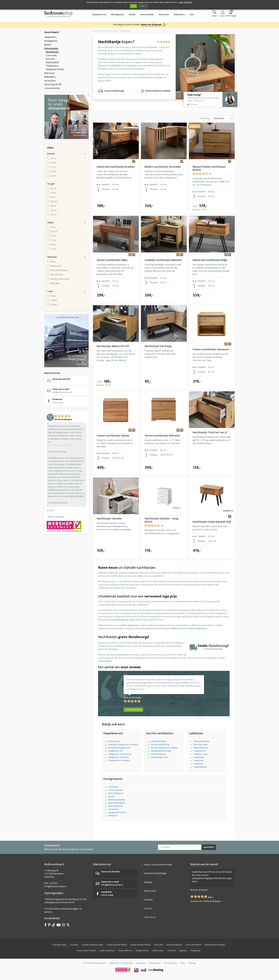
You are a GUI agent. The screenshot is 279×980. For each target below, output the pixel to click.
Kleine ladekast (201, 748)
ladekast (132, 66)
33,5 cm (53, 231)
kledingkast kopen (60, 944)
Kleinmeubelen (147, 15)
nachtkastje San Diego (124, 620)
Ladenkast (199, 764)
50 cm (53, 171)
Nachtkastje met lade (161, 751)
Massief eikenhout (59, 270)
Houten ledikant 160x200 (86, 950)
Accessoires (50, 81)
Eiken (52, 261)
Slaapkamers (50, 37)
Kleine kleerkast (115, 806)
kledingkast (115, 66)
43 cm (53, 197)
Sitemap (192, 963)
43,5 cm (54, 201)
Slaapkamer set (115, 751)
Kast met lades (201, 745)
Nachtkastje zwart (159, 757)
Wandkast (113, 816)
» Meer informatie (185, 2)
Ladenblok (198, 761)
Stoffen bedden (157, 950)
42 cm (53, 193)
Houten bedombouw (107, 950)
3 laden (53, 304)
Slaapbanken (196, 950)
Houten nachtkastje (160, 745)
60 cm (53, 214)
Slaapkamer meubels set (119, 754)
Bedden (132, 15)
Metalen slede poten (60, 279)
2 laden (53, 300)
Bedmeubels (114, 741)
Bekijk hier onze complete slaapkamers (189, 629)
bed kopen (74, 944)
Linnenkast (113, 809)
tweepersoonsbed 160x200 (117, 944)
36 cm (53, 188)
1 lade (53, 296)
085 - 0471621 (51, 883)
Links (182, 963)
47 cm (53, 167)
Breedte (51, 154)
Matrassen (164, 15)
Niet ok (143, 6)
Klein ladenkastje (201, 741)
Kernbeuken (56, 266)
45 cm (53, 163)
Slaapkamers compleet (119, 761)
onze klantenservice (144, 78)
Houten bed (158, 944)
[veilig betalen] (149, 970)
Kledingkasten (117, 15)
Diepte (50, 223)
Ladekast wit (200, 751)
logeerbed (183, 950)
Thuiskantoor (52, 66)
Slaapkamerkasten (117, 812)
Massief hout (56, 274)
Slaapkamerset (99, 15)
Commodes (51, 55)
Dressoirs (50, 59)
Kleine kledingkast (116, 803)
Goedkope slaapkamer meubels (123, 745)
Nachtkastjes (52, 52)
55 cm (53, 176)
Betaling (148, 882)
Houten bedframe (125, 950)
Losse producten (52, 88)
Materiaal (52, 257)
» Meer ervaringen (55, 517)
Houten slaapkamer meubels (164, 748)
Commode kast (115, 790)
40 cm (53, 158)
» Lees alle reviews (133, 709)
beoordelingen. (212, 901)
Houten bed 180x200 (193, 944)
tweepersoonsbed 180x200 (140, 944)
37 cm (53, 240)
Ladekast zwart (201, 754)
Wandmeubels (52, 62)
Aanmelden (208, 847)
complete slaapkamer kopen (92, 944)
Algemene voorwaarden (121, 963)
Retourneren (150, 891)
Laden (50, 291)
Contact (148, 909)
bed (123, 66)
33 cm (53, 227)
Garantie (148, 900)
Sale (192, 15)
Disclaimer (141, 963)
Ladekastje (199, 757)
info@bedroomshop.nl (62, 390)
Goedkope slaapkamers (119, 748)
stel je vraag (57, 401)
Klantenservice (52, 373)
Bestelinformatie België (155, 873)
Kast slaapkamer (116, 793)
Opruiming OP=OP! (53, 84)
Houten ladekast (158, 741)
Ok (134, 6)
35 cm (53, 236)
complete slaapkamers (128, 625)
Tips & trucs (150, 917)
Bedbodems (179, 15)
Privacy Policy (170, 963)
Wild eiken (55, 283)
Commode (113, 787)
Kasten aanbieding (117, 800)
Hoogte (51, 184)
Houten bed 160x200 (174, 944)
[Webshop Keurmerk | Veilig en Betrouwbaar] (66, 526)
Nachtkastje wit (158, 754)
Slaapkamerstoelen (55, 69)
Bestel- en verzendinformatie (158, 865)
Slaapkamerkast (142, 950)
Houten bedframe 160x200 (215, 944)
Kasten (111, 797)
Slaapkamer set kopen (118, 757)
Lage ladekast (200, 767)
